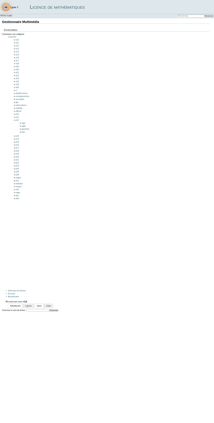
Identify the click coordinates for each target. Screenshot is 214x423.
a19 (17, 66)
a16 (17, 58)
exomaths (20, 99)
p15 (17, 142)
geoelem (25, 129)
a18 (17, 63)
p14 (17, 139)
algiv (24, 126)
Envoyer (11, 294)
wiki (17, 198)
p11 (17, 117)
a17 (17, 61)
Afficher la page (6, 15)
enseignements (22, 96)
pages (18, 178)
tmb (23, 132)
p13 (17, 136)
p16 (17, 145)
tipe (17, 195)
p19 (17, 154)
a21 (17, 72)
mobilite (19, 108)
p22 (17, 163)
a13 (17, 49)
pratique (19, 183)
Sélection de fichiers (17, 291)
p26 (17, 175)
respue (19, 186)
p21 (17, 160)
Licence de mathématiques (57, 7)
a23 (17, 78)
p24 (17, 169)
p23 (17, 166)
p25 (17, 172)
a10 (17, 40)
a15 (17, 55)
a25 (17, 84)
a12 (17, 46)
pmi (17, 181)
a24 (17, 81)
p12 (17, 120)
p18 (17, 151)
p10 (17, 114)
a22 (17, 75)
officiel (18, 111)
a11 (17, 43)
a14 (17, 52)
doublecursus (21, 93)
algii (23, 123)
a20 (17, 69)
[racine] (13, 37)
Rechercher (209, 16)
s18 (17, 189)
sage (18, 192)
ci (16, 90)
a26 (17, 87)
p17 (17, 148)
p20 (17, 157)
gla (17, 102)
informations (21, 105)
